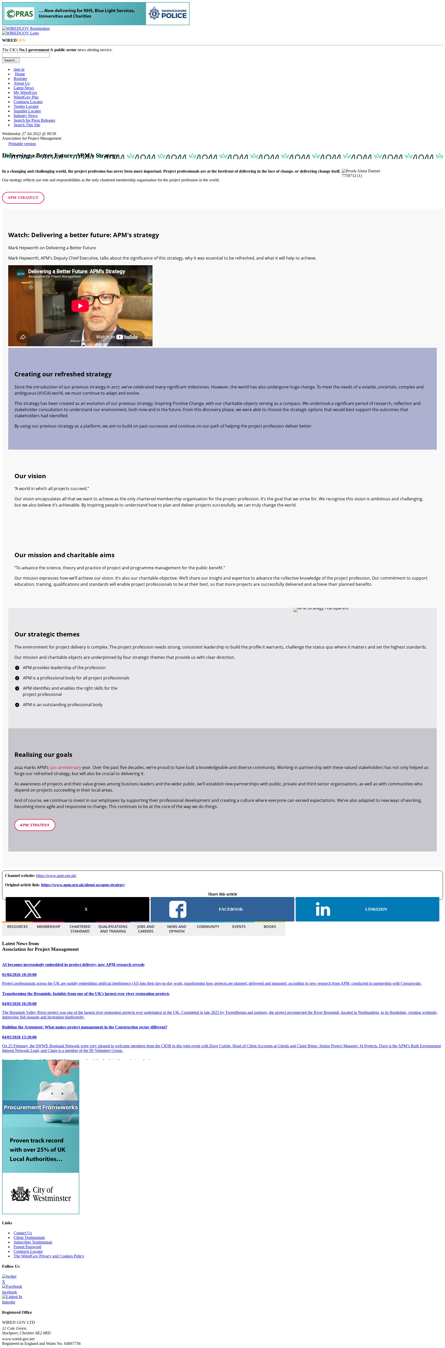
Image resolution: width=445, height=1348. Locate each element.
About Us (22, 83)
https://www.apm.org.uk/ (56, 875)
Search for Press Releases (34, 120)
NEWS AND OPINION (176, 929)
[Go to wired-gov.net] (20, 33)
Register (20, 78)
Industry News (26, 115)
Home (20, 74)
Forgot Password (27, 1247)
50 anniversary (65, 767)
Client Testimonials (29, 1237)
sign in (19, 69)
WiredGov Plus (26, 97)
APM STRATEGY (23, 198)
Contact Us (23, 1233)
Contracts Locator (28, 102)
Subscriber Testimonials (33, 1242)
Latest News (24, 88)
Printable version (22, 143)
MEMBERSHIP (49, 926)
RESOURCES (17, 926)
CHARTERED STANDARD (80, 929)
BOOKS (270, 926)
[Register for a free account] (26, 28)
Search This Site (27, 125)
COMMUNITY (208, 926)
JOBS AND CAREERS (145, 929)
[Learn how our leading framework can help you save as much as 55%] (96, 24)
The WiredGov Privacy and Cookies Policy (49, 1256)
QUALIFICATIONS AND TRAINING (112, 929)
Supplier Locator (27, 111)
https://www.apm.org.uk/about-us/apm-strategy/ (83, 885)
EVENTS (239, 926)
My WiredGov (25, 92)
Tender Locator (26, 106)
